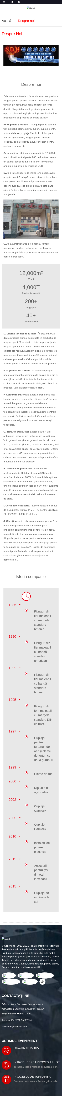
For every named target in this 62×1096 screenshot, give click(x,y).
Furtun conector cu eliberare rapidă (21, 967)
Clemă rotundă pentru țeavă (42, 963)
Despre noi (26, 21)
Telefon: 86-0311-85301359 (17, 1020)
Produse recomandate (14, 953)
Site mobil (49, 953)
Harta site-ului (35, 953)
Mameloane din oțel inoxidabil (31, 960)
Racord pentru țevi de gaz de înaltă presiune (26, 956)
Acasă (6, 21)
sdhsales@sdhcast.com (15, 1026)
